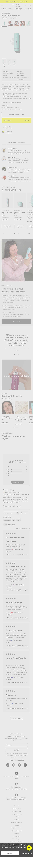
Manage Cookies (27, 853)
